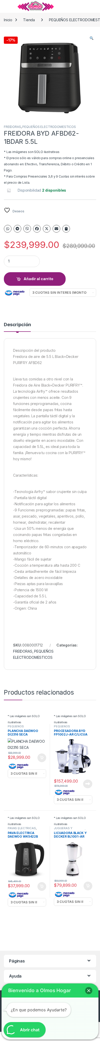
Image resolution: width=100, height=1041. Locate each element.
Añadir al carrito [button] (41, 757)
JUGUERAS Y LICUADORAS (63, 829)
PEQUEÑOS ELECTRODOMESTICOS (49, 127)
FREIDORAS (12, 127)
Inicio (8, 20)
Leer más (87, 784)
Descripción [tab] (17, 324)
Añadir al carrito (38, 279)
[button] (91, 38)
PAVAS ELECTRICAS (22, 828)
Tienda (29, 20)
